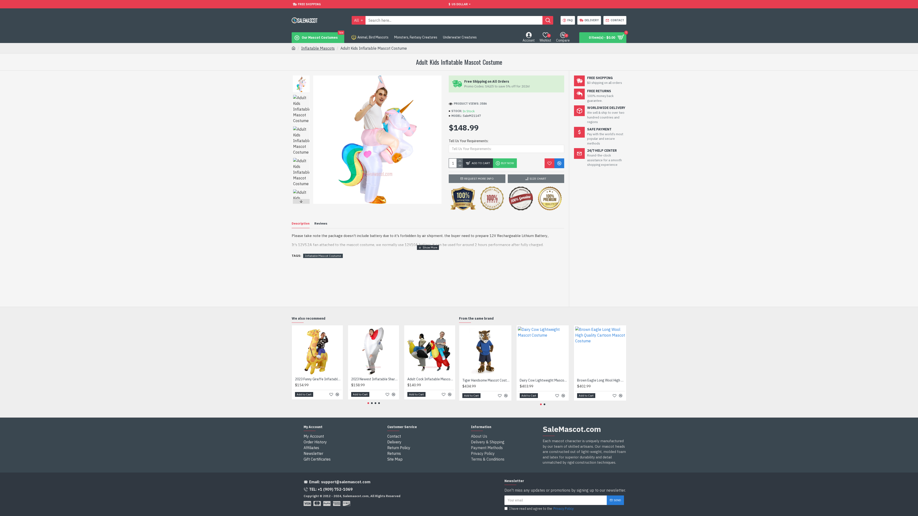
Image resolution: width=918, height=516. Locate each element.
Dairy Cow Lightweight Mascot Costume (544, 380)
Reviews (320, 224)
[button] (301, 76)
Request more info (479, 178)
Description (301, 224)
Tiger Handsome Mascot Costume (486, 380)
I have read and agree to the (541, 508)
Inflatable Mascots (318, 48)
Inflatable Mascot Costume (323, 256)
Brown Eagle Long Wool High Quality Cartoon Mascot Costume (601, 380)
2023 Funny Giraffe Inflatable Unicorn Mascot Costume (318, 379)
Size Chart (538, 178)
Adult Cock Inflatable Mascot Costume (430, 379)
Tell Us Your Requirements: (468, 141)
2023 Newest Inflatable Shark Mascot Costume (374, 379)
